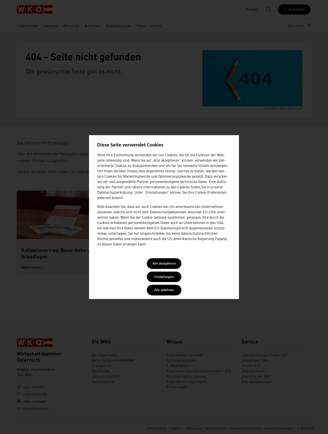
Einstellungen (164, 277)
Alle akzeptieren (164, 264)
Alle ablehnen (164, 290)
